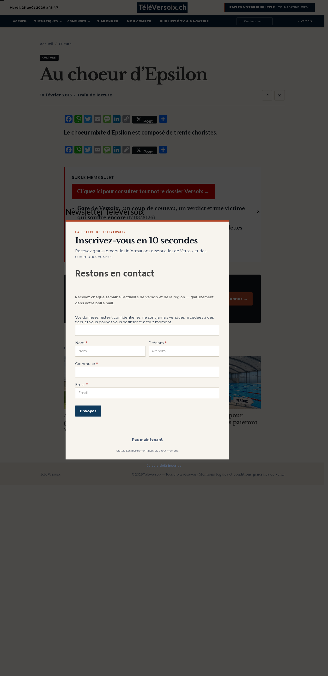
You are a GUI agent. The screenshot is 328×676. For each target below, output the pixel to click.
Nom (81, 343)
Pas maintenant (147, 439)
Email (81, 384)
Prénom (157, 343)
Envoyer (88, 411)
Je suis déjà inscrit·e (164, 465)
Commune (86, 363)
